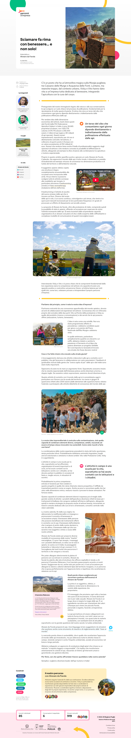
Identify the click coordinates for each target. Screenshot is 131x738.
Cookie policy (111, 730)
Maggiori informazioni (41, 612)
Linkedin (20, 688)
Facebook (21, 676)
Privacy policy (111, 728)
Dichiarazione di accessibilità (107, 733)
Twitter (20, 680)
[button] (98, 433)
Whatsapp (21, 684)
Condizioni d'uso (110, 725)
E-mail (20, 692)
